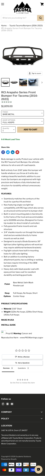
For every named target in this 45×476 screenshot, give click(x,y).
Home (4, 26)
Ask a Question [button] (24, 363)
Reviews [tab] (6, 368)
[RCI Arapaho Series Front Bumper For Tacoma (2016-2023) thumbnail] (5, 82)
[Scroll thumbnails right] (42, 82)
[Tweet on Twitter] (8, 152)
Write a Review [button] (24, 357)
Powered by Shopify (9, 459)
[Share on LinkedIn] (12, 152)
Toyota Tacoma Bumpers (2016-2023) (26, 26)
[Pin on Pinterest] (17, 152)
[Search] (40, 18)
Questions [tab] (22, 368)
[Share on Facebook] (3, 152)
